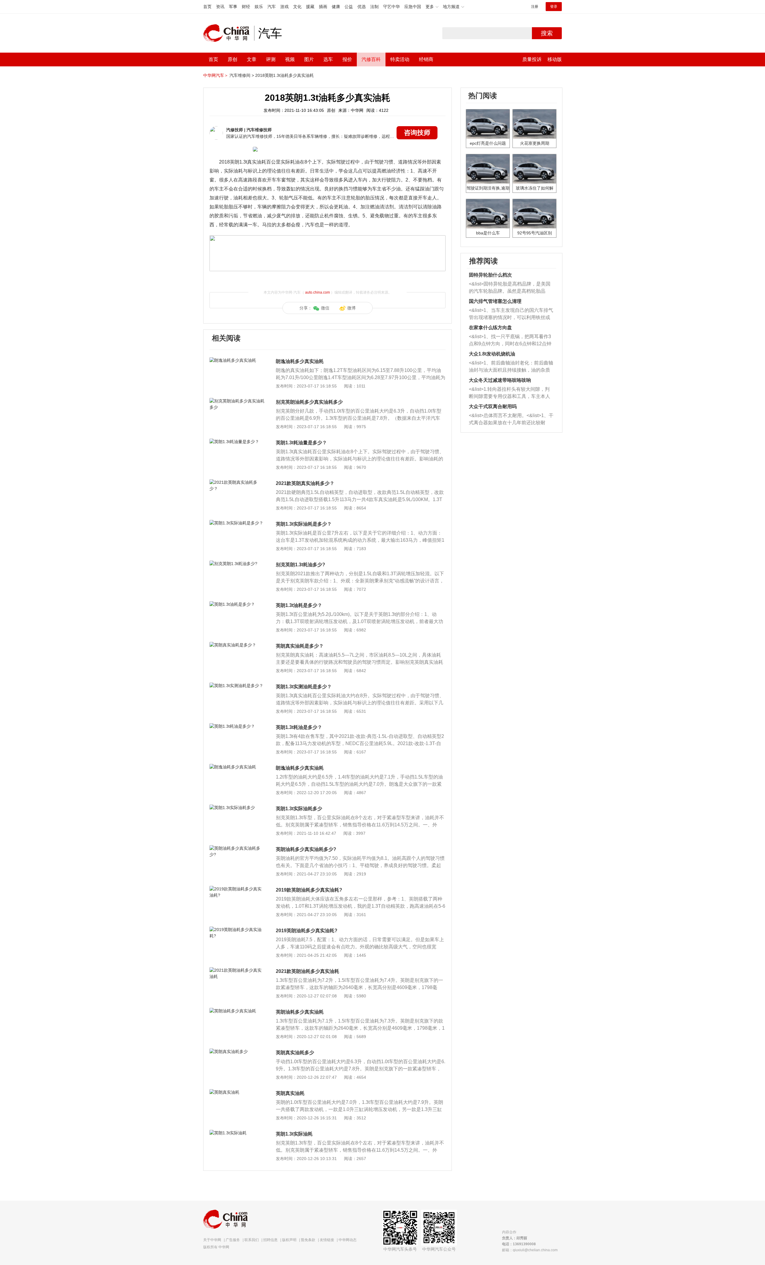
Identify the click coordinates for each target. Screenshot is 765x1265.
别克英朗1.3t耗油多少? (300, 564)
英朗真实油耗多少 (295, 1052)
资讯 (220, 6)
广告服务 (233, 1240)
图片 (309, 59)
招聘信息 (270, 1240)
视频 (290, 59)
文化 (297, 6)
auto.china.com (317, 292)
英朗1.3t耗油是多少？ (299, 727)
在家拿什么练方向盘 (490, 327)
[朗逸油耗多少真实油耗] (237, 360)
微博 (351, 308)
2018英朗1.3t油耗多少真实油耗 (284, 75)
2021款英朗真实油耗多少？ (305, 483)
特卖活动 (399, 59)
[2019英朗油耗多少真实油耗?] (237, 929)
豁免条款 (308, 1240)
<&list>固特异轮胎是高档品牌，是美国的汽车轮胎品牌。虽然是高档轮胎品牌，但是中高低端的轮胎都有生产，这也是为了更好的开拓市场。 (509, 288)
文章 (251, 59)
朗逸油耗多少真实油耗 (300, 361)
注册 (534, 6)
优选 (361, 6)
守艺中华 (391, 6)
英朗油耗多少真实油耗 (300, 1011)
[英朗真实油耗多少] (237, 1051)
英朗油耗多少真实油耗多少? (306, 849)
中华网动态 (348, 1240)
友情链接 (327, 1240)
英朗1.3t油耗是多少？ (299, 605)
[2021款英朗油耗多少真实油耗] (237, 970)
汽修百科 (371, 59)
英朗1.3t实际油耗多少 (299, 808)
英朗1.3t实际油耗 (294, 1133)
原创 (232, 59)
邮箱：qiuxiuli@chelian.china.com (530, 1250)
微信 (325, 308)
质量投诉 (531, 59)
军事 (233, 6)
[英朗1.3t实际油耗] (237, 1132)
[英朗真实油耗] (237, 1092)
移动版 (554, 59)
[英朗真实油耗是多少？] (237, 645)
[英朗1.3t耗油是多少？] (237, 726)
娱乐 (259, 6)
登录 (553, 6)
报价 (347, 59)
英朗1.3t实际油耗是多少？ (304, 524)
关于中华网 (212, 1240)
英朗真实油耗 (290, 1093)
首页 (207, 6)
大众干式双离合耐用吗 (493, 406)
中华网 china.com (228, 33)
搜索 (547, 33)
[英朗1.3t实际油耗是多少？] (237, 523)
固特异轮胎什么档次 (490, 274)
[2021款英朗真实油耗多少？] (237, 482)
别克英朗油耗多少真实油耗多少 (309, 402)
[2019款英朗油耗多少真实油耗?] (237, 888)
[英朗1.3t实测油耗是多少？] (237, 685)
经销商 (426, 59)
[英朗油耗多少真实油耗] (237, 1010)
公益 (349, 6)
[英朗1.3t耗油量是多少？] (237, 441)
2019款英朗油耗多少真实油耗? (309, 889)
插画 (323, 6)
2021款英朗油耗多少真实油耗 (307, 971)
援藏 (310, 6)
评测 (271, 59)
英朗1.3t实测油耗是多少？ (304, 686)
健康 (336, 6)
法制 (374, 6)
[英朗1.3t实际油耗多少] (237, 807)
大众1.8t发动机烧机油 (492, 353)
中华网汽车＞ (215, 75)
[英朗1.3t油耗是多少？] (237, 604)
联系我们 (251, 1240)
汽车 (271, 6)
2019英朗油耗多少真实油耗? (306, 930)
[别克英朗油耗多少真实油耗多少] (237, 401)
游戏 (284, 6)
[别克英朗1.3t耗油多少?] (237, 563)
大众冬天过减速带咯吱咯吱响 (500, 380)
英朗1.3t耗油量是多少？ (301, 442)
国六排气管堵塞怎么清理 (495, 301)
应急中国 (412, 6)
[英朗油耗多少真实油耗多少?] (237, 848)
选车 (328, 59)
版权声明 (289, 1240)
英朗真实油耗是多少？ (300, 645)
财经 (246, 6)
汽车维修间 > (242, 75)
